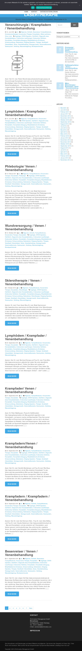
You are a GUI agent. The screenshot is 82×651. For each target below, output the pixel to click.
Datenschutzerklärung (49, 12)
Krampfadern (36, 34)
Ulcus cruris (8, 36)
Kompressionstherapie (11, 34)
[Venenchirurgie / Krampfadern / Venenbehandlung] (17, 63)
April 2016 (63, 132)
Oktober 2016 (64, 120)
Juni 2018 (63, 110)
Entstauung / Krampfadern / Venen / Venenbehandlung (71, 49)
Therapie (38, 42)
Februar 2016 (64, 136)
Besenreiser (36, 32)
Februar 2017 (64, 112)
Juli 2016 (63, 126)
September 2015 (65, 146)
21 (60, 67)
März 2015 (63, 154)
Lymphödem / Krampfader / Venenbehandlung (25, 113)
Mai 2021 (63, 108)
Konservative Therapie (25, 34)
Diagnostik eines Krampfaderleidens (22, 178)
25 (60, 49)
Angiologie (18, 36)
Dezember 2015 (65, 140)
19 (60, 85)
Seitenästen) (19, 42)
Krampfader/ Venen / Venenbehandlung (20, 390)
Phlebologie (22, 176)
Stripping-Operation (29, 42)
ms (17, 32)
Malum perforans (45, 34)
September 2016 (65, 122)
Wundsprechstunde (37, 46)
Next (30, 608)
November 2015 (65, 142)
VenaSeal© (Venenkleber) (12, 184)
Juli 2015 (63, 150)
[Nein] (79, 5)
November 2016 (65, 118)
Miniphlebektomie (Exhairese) (35, 40)
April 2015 (63, 152)
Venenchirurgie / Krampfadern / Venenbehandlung (28, 26)
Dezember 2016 (65, 116)
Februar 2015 (64, 156)
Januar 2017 (64, 114)
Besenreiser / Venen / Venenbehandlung (21, 553)
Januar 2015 (64, 158)
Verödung (16, 46)
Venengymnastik (34, 44)
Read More (12, 99)
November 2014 (65, 160)
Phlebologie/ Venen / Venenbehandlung (21, 168)
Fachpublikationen (46, 32)
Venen (15, 44)
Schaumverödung (10, 42)
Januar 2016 (64, 138)
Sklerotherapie (23, 290)
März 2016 (63, 134)
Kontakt (34, 12)
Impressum (35, 630)
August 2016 (64, 124)
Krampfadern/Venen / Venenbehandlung (21, 445)
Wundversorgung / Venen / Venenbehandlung (25, 227)
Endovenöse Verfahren (39, 38)
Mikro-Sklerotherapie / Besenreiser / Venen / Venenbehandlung (71, 85)
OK (33, 7)
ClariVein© (35, 36)
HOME (26, 12)
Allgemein (24, 32)
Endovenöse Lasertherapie (24, 38)
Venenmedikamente (45, 44)
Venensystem (9, 46)
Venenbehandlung (23, 44)
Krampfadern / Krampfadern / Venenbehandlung (27, 498)
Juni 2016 (63, 128)
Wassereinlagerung (25, 46)
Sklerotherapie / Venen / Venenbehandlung (23, 282)
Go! (74, 25)
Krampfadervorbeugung (20, 40)
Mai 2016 (63, 130)
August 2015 (64, 148)
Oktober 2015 (64, 144)
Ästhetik (29, 32)
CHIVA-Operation (27, 36)
